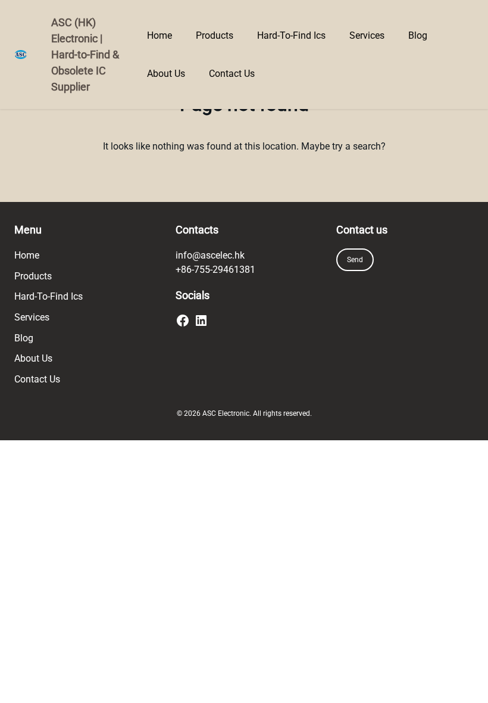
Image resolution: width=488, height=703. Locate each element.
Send (355, 260)
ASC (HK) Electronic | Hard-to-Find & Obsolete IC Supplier (85, 54)
